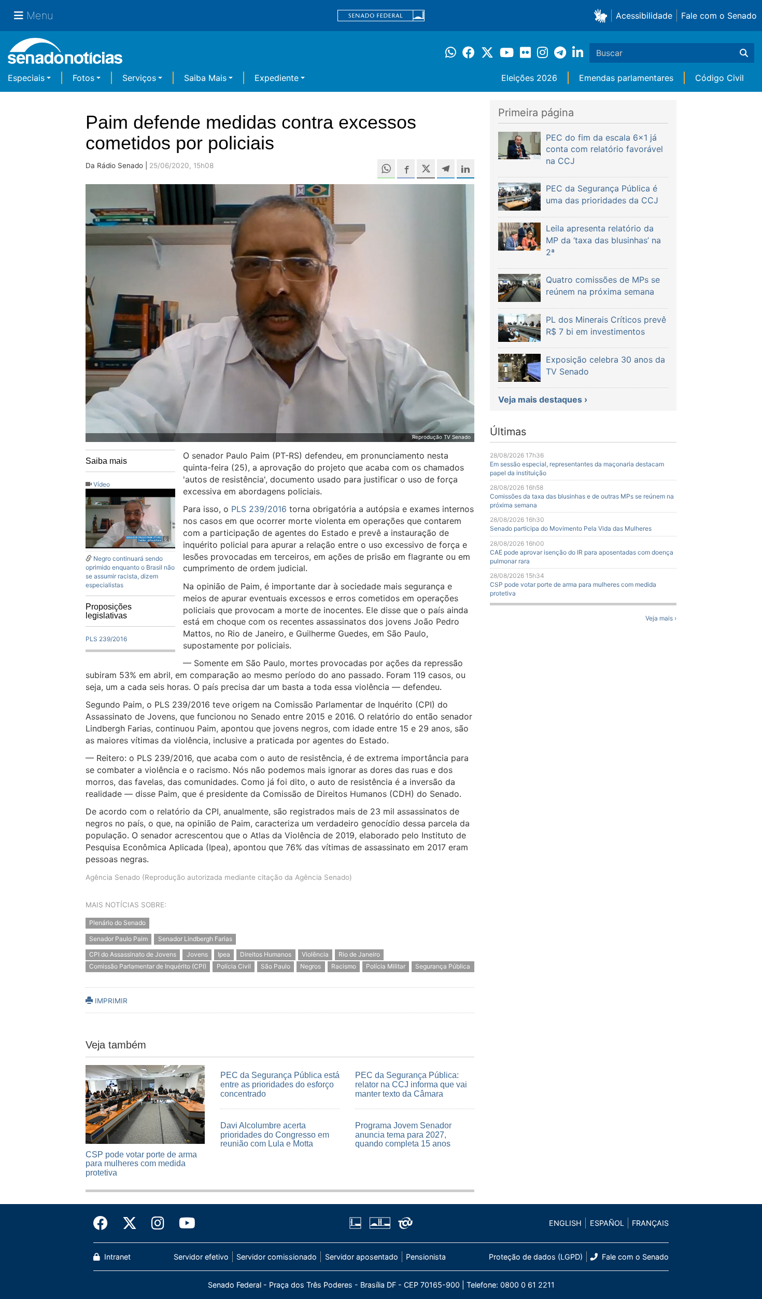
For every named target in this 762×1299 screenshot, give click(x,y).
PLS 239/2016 (106, 639)
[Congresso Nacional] (380, 1222)
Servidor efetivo (201, 1256)
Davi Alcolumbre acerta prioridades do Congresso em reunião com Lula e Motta (274, 1134)
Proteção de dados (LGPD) (536, 1256)
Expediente (277, 78)
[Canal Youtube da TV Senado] (183, 1223)
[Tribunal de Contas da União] (405, 1222)
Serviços (139, 78)
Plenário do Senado (117, 923)
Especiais (26, 78)
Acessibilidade (644, 15)
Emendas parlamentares (626, 78)
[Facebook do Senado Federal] (104, 1223)
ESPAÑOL (607, 1223)
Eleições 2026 (529, 78)
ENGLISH (565, 1223)
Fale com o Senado (719, 15)
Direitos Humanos (265, 955)
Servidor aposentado (361, 1256)
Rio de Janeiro (359, 955)
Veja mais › (660, 618)
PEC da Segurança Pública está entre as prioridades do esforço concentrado (280, 1084)
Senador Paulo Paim (118, 939)
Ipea (224, 955)
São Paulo (275, 967)
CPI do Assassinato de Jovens (132, 955)
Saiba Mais (205, 78)
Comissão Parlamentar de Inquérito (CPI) (147, 967)
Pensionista (426, 1256)
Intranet (116, 1256)
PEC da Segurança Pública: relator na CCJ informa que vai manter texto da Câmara (411, 1084)
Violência (315, 955)
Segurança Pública (442, 967)
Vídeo (101, 484)
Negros (310, 967)
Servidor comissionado (276, 1256)
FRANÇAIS (650, 1223)
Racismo (343, 967)
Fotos (83, 78)
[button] (602, 15)
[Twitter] (129, 1223)
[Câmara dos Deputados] (355, 1222)
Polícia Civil (234, 967)
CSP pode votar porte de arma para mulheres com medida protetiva (141, 1163)
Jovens (197, 955)
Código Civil (719, 78)
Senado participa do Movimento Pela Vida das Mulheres (571, 528)
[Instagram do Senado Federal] (158, 1223)
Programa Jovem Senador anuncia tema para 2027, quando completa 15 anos (403, 1134)
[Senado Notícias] (65, 55)
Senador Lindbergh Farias (195, 939)
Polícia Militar (385, 967)
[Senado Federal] (381, 16)
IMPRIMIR (110, 1001)
